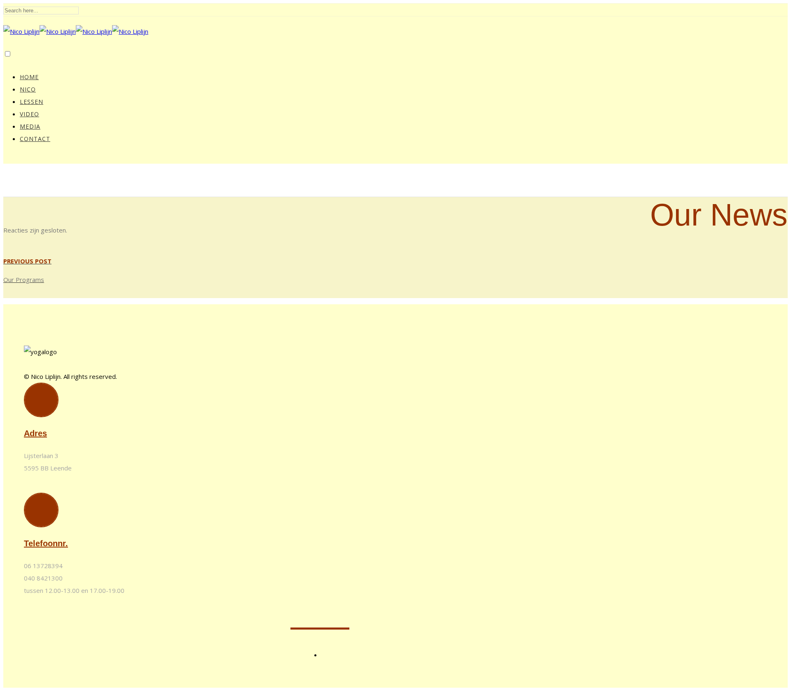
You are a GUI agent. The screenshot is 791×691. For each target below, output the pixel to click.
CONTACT (35, 139)
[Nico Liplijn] (75, 31)
